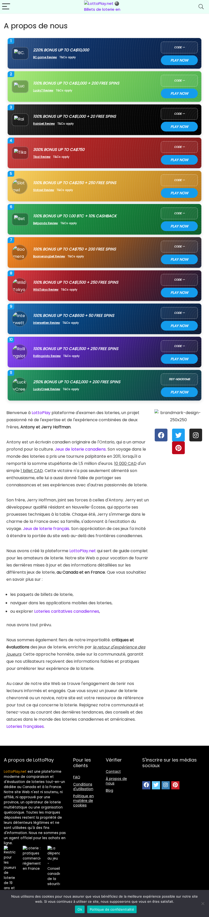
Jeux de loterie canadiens (80, 449)
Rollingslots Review (47, 356)
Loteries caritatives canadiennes (66, 611)
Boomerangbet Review (49, 256)
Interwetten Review (46, 322)
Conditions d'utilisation (83, 786)
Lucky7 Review (43, 90)
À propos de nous (116, 781)
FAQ (76, 777)
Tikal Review (41, 157)
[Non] (202, 903)
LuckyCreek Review (46, 389)
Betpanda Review (45, 223)
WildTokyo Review (45, 289)
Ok (79, 909)
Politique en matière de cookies (83, 800)
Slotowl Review (43, 190)
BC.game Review (45, 57)
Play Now (179, 60)
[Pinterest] (178, 447)
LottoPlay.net (82, 551)
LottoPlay (41, 413)
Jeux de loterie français (46, 529)
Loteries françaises (25, 726)
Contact (113, 771)
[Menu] (6, 7)
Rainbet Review (44, 123)
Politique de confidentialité (112, 909)
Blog (109, 790)
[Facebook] (161, 435)
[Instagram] (195, 435)
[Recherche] (201, 7)
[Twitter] (178, 435)
